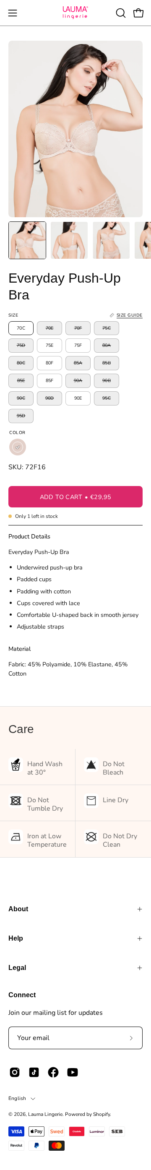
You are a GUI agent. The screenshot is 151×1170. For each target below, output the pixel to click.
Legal (17, 967)
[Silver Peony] (17, 447)
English (17, 1098)
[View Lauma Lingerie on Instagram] (14, 1072)
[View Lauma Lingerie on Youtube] (72, 1072)
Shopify (101, 1114)
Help (15, 938)
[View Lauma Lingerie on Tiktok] (34, 1072)
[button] (120, 13)
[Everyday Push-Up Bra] (27, 240)
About (18, 909)
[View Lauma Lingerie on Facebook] (53, 1072)
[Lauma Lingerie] (75, 12)
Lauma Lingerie (45, 1114)
